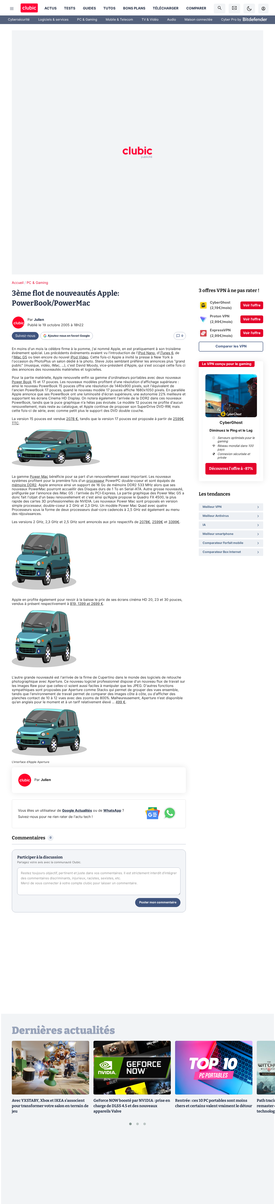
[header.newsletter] (234, 8)
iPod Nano (146, 353)
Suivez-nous (25, 336)
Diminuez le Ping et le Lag (230, 430)
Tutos (109, 8)
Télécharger (166, 8)
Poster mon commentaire (157, 902)
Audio (171, 19)
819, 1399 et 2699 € (86, 604)
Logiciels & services (53, 19)
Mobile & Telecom (119, 19)
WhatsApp (112, 810)
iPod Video (79, 357)
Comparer (196, 8)
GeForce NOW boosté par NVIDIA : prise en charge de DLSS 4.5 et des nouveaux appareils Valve (131, 1106)
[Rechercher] (219, 8)
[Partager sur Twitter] (264, 1181)
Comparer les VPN (231, 346)
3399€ (173, 522)
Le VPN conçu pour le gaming (226, 364)
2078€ (144, 522)
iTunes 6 (166, 353)
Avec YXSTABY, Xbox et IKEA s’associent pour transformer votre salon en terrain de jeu (50, 1106)
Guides (89, 8)
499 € (120, 702)
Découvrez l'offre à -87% (231, 468)
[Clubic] (29, 8)
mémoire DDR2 (24, 485)
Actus (50, 8)
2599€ (157, 522)
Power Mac (39, 476)
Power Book (22, 382)
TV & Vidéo (150, 19)
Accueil (18, 283)
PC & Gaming (87, 19)
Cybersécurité (19, 19)
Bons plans (134, 8)
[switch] (249, 8)
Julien (39, 319)
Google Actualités (77, 810)
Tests (69, 8)
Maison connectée (198, 19)
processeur (95, 481)
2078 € (72, 419)
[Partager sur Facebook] (264, 1167)
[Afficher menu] (11, 8)
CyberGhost (231, 423)
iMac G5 (20, 357)
